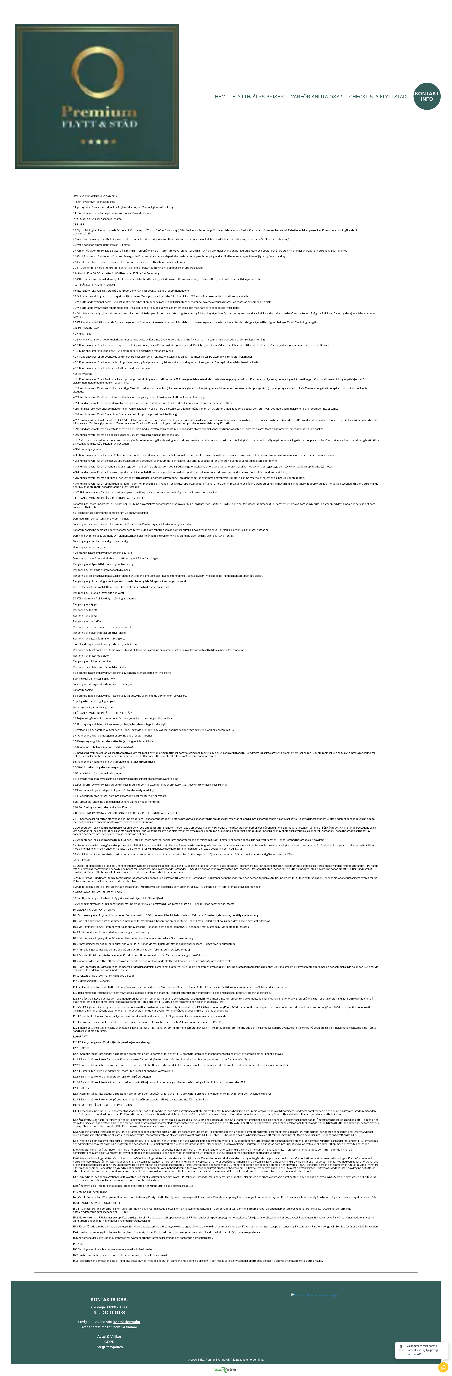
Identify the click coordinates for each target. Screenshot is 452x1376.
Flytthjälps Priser (258, 96)
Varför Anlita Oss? (316, 96)
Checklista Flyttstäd (377, 96)
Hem (220, 96)
